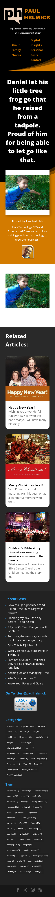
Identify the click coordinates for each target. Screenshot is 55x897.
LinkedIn (24, 834)
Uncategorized (29, 769)
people (27, 844)
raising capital (40, 855)
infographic (13, 817)
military (37, 834)
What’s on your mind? (22, 678)
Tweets (12, 769)
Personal (27, 753)
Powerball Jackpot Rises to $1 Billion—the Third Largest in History (26, 608)
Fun (36, 731)
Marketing (13, 753)
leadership (35, 828)
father (26, 807)
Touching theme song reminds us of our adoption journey (27, 638)
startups (11, 866)
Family (16, 50)
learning (11, 834)
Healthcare (25, 737)
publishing (12, 855)
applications (41, 790)
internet (11, 823)
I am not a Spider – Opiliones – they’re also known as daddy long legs (27, 663)
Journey (29, 748)
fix (9, 812)
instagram (29, 817)
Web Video (25, 871)
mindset (11, 839)
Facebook (13, 807)
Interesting (14, 748)
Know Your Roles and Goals (25, 683)
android (26, 790)
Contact (36, 60)
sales (10, 861)
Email (25, 801)
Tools (27, 764)
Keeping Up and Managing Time (28, 673)
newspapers (13, 844)
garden (19, 812)
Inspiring (27, 742)
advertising (13, 790)
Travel (38, 764)
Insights (12, 742)
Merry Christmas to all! (25, 485)
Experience (27, 726)
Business (12, 726)
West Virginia (14, 775)
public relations (31, 850)
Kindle (22, 828)
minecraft (25, 839)
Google (32, 812)
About (15, 45)
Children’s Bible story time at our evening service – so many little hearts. (25, 554)
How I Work (41, 737)
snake (21, 861)
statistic (24, 866)
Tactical (23, 758)
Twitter (11, 871)
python (25, 855)
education (12, 801)
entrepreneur (39, 801)
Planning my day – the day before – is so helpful (24, 620)
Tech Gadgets (39, 758)
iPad (23, 823)
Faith (41, 726)
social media (35, 861)
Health (11, 737)
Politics (11, 758)
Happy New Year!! (21, 407)
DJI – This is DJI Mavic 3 (22, 645)
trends (37, 866)
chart (25, 796)
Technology (13, 764)
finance (38, 807)
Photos (16, 55)
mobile (38, 839)
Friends (24, 731)
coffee (37, 796)
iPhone (35, 823)
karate (11, 828)
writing (39, 871)
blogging (12, 796)
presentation (13, 850)
